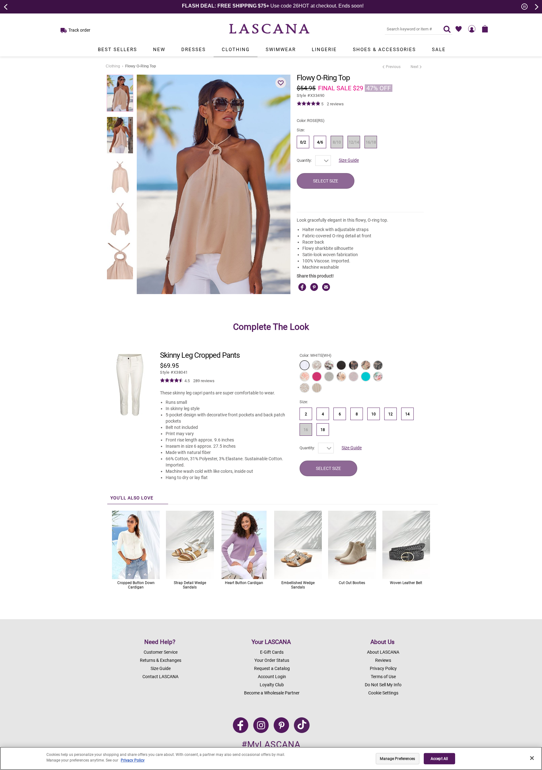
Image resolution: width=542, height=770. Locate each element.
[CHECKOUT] (485, 29)
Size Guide (349, 160)
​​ (174, 372)
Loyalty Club (272, 684)
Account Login (272, 676)
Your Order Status (271, 660)
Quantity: (304, 160)
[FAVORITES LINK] (458, 29)
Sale (439, 49)
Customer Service (161, 652)
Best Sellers (117, 49)
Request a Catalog (272, 668)
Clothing (236, 49)
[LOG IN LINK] (471, 29)
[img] (308, 104)
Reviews (383, 660)
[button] (280, 82)
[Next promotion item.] (536, 6)
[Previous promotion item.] (6, 6)
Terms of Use (383, 676)
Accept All (439, 759)
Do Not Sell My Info (383, 684)
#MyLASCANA (271, 744)
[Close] (532, 758)
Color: (310, 120)
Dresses (193, 49)
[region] (271, 758)
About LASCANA (383, 652)
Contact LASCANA (160, 676)
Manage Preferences (397, 759)
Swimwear (281, 49)
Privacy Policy (383, 668)
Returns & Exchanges (160, 660)
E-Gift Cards (272, 652)
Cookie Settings (383, 692)
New (159, 49)
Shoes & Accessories (384, 49)
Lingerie (324, 49)
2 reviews (335, 104)
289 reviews (204, 380)
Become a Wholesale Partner (272, 692)
